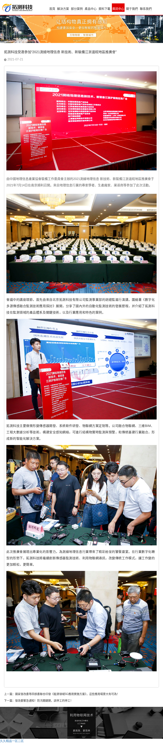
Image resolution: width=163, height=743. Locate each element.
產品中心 (91, 8)
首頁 (52, 8)
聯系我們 (146, 8)
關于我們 (132, 8)
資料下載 (104, 8)
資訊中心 (118, 8)
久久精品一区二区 (12, 741)
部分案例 (77, 8)
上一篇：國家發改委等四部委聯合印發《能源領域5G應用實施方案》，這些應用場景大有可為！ (61, 694)
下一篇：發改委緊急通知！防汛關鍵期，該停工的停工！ (38, 700)
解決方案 (63, 8)
